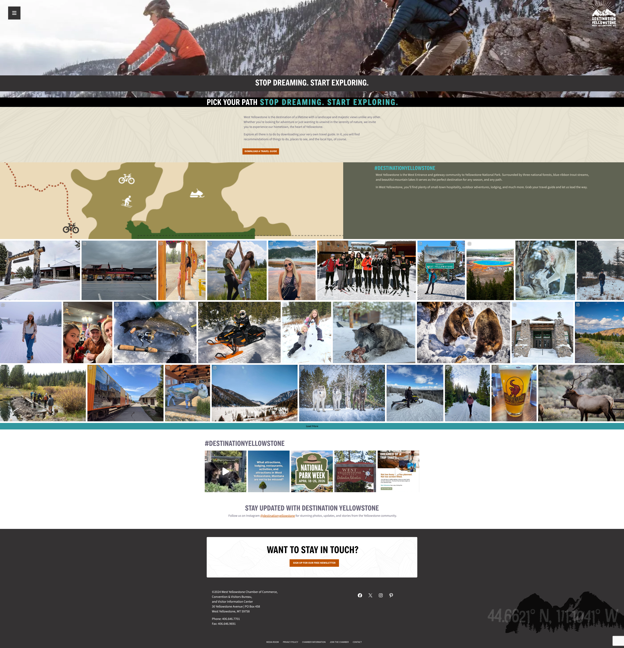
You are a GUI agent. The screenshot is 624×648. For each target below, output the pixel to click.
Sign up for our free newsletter (314, 563)
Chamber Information (314, 642)
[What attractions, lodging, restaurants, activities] (269, 471)
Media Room (272, 642)
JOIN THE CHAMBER (339, 642)
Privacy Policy (290, 642)
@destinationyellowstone (277, 515)
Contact (357, 642)
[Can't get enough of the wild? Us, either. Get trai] (398, 471)
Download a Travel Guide (261, 151)
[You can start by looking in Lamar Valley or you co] (225, 471)
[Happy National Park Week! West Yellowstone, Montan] (312, 471)
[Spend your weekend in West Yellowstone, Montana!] (355, 471)
